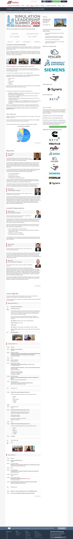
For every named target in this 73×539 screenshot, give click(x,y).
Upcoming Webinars (37, 533)
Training (27, 5)
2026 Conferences (16, 5)
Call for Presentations (18, 532)
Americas (7, 536)
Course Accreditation (28, 535)
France (7, 533)
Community (37, 5)
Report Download (14, 368)
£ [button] (45, 1)
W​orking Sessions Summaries (32, 33)
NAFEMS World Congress (38, 535)
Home (8, 12)
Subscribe (61, 528)
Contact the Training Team (28, 538)
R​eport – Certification (32, 36)
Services (59, 5)
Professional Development (51, 5)
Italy (6, 538)
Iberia (7, 532)
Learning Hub (27, 533)
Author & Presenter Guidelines (39, 537)
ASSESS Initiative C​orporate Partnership (58, 126)
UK (6, 535)
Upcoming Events (18, 12)
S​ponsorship (37, 41)
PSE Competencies (27, 537)
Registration (17, 533)
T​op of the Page (37, 285)
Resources (43, 5)
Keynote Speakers (26, 41)
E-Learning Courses (28, 532)
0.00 (47, 1)
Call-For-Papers (37, 536)
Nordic (7, 537)
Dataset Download (31, 364)
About (63, 5)
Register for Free (56, 1)
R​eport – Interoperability (14, 36)
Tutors (26, 536)
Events (32, 5)
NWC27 (23, 5)
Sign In (64, 1)
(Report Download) (26, 478)
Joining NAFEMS (58, 537)
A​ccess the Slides (14, 33)
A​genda (17, 41)
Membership (10, 5)
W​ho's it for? (10, 41)
